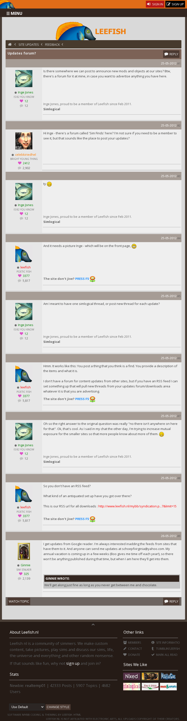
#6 (178, 358)
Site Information (168, 642)
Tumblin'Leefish (167, 649)
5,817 (26, 281)
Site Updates (29, 44)
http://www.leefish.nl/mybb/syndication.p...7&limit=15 (137, 506)
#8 (178, 478)
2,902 (26, 168)
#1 (178, 63)
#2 (178, 125)
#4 (178, 238)
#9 (178, 536)
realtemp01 (35, 685)
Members (134, 642)
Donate (133, 655)
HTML (77, 714)
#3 (178, 176)
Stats (14, 674)
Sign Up (177, 4)
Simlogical (51, 109)
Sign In (157, 4)
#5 (178, 296)
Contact (134, 649)
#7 (178, 416)
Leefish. (67, 714)
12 (26, 106)
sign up (73, 663)
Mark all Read (166, 655)
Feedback (52, 44)
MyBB (26, 714)
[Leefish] (94, 30)
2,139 (26, 578)
